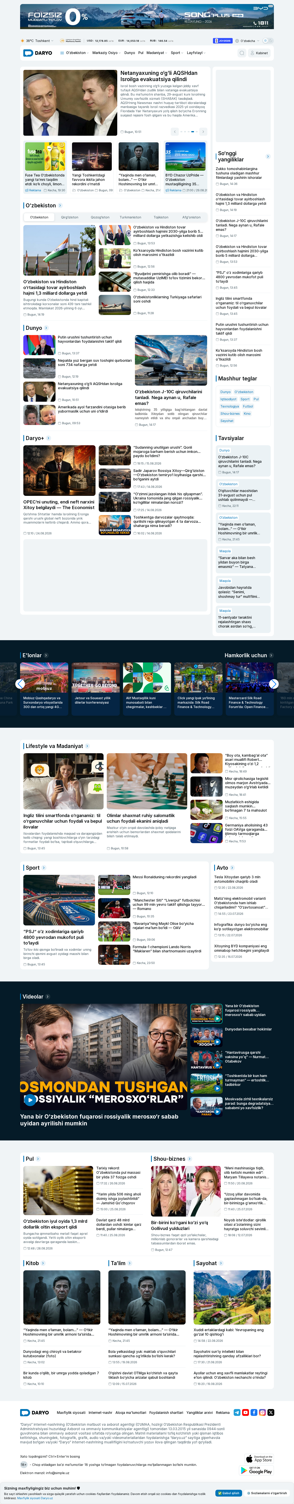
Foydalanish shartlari (166, 1413)
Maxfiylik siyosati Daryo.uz (35, 1498)
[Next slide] (203, 132)
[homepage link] (37, 53)
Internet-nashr (100, 1413)
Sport (175, 53)
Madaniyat (155, 53)
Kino (247, 414)
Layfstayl (195, 53)
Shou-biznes (230, 414)
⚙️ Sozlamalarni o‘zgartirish (267, 1493)
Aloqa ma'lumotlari (130, 1413)
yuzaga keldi (185, 90)
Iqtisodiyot (228, 399)
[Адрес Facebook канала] (254, 1412)
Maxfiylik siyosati (71, 1413)
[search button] (241, 53)
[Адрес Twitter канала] (270, 1412)
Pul (140, 53)
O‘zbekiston (76, 53)
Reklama (223, 1413)
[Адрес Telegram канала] (237, 1412)
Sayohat (226, 421)
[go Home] (34, 1412)
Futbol (248, 406)
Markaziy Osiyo (105, 53)
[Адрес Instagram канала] (262, 1412)
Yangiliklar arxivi (199, 1413)
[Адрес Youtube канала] (245, 1412)
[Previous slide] (175, 132)
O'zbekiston (244, 392)
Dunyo (129, 53)
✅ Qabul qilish (228, 1493)
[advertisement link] (223, 41)
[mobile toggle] (62, 53)
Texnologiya (229, 406)
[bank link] (70, 41)
